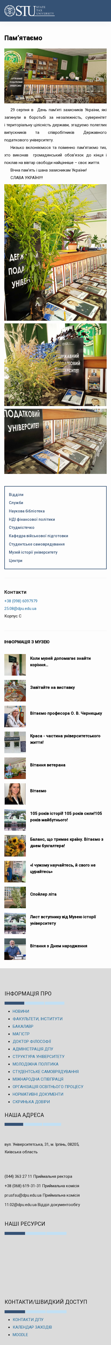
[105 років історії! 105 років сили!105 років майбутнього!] (15, 817)
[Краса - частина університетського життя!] (15, 739)
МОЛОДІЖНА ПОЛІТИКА (35, 1064)
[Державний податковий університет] (21, 10)
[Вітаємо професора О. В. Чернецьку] (15, 714)
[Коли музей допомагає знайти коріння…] (15, 662)
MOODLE (20, 1334)
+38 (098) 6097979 (20, 601)
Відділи (16, 494)
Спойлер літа (43, 894)
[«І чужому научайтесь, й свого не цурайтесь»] (15, 869)
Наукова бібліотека (27, 511)
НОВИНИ (21, 1011)
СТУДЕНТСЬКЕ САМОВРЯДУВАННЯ (46, 1071)
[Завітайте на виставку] (15, 688)
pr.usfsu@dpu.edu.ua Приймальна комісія (42, 1195)
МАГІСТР (21, 1034)
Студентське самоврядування (37, 544)
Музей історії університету (33, 552)
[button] (101, 10)
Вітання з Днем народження (58, 946)
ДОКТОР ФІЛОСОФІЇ (32, 1041)
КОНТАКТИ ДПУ (28, 1319)
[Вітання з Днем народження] (15, 946)
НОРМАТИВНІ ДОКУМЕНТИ (38, 1094)
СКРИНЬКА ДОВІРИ (31, 1101)
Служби (16, 503)
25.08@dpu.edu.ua (20, 608)
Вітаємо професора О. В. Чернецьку (66, 713)
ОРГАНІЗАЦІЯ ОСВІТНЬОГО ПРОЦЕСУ (48, 1086)
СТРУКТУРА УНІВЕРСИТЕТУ (38, 1056)
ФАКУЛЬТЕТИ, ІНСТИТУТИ (38, 1018)
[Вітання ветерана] (15, 765)
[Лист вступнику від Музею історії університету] (15, 920)
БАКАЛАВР (23, 1026)
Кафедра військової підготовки (38, 536)
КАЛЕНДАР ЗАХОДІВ (32, 1327)
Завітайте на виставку (53, 687)
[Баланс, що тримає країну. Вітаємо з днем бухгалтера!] (15, 843)
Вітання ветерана (47, 765)
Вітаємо (38, 790)
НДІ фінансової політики (32, 519)
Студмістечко (21, 527)
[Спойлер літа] (15, 895)
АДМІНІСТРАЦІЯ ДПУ (33, 1049)
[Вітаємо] (15, 791)
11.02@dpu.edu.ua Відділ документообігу (42, 1204)
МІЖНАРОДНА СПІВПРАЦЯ (38, 1079)
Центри (15, 560)
